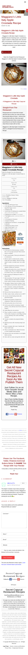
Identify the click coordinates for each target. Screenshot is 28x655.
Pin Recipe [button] (14, 164)
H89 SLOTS (11, 483)
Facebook (11, 414)
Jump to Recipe (7, 52)
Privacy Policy (8, 648)
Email (5, 539)
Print (14, 161)
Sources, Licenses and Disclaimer (17, 646)
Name (5, 534)
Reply (23, 483)
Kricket (25, 88)
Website (5, 545)
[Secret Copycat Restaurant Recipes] (13, 7)
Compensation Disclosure (17, 648)
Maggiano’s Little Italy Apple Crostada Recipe (11, 19)
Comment (6, 513)
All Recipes (13, 584)
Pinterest (19, 414)
